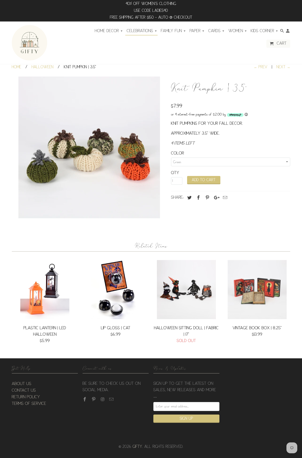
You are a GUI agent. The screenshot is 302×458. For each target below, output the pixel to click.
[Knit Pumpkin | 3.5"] (89, 147)
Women (237, 31)
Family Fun (173, 31)
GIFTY (137, 447)
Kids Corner (264, 31)
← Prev (261, 67)
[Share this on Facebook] (197, 197)
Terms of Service (29, 404)
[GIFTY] (29, 42)
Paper (197, 31)
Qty (175, 173)
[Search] (282, 32)
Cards (216, 31)
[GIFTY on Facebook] (85, 399)
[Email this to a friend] (224, 197)
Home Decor (108, 31)
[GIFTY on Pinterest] (94, 399)
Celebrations (142, 31)
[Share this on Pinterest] (206, 197)
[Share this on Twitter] (189, 197)
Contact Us (24, 390)
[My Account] (288, 32)
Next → (283, 67)
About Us (21, 384)
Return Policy (26, 397)
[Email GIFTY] (111, 399)
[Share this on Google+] (215, 197)
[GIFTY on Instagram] (103, 399)
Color (177, 153)
